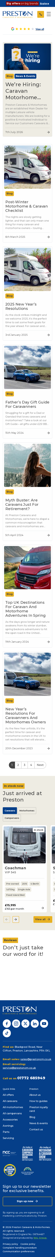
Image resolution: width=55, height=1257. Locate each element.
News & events (38, 1123)
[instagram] (16, 1023)
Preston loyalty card (38, 1109)
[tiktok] (7, 1032)
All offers (8, 1094)
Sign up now (25, 1201)
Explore (44, 3)
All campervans (12, 1113)
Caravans (10, 810)
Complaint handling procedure (20, 1247)
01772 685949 (31, 1078)
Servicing (8, 1138)
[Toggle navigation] (48, 14)
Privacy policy (10, 1244)
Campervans (12, 818)
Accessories (10, 1119)
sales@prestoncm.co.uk (35, 1059)
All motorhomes (13, 1107)
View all (40, 919)
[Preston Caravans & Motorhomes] (18, 14)
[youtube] (44, 1023)
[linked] (35, 1023)
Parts (6, 1131)
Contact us (36, 1129)
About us (35, 1094)
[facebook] (7, 1023)
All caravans (10, 1101)
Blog (32, 1117)
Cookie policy (27, 1244)
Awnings (8, 1125)
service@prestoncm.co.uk (19, 1067)
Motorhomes (26, 810)
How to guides (38, 1101)
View (41, 908)
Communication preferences (19, 1251)
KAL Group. (40, 1237)
